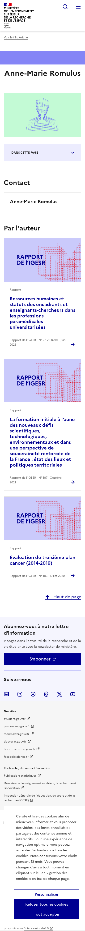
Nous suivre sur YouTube (72, 694)
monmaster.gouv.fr (16, 734)
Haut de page (66, 597)
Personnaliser (46, 894)
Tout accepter (47, 914)
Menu (78, 6)
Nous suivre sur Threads (46, 694)
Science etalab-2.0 (36, 928)
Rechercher (65, 6)
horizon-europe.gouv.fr (19, 749)
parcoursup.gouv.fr (17, 726)
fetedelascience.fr (16, 757)
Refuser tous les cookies (46, 904)
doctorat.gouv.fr (15, 741)
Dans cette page (24, 153)
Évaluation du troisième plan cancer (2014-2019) (42, 560)
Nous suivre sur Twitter (59, 694)
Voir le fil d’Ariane (16, 37)
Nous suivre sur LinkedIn (6, 694)
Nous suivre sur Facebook (33, 694)
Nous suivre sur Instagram (20, 694)
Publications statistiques (20, 776)
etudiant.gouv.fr (15, 719)
